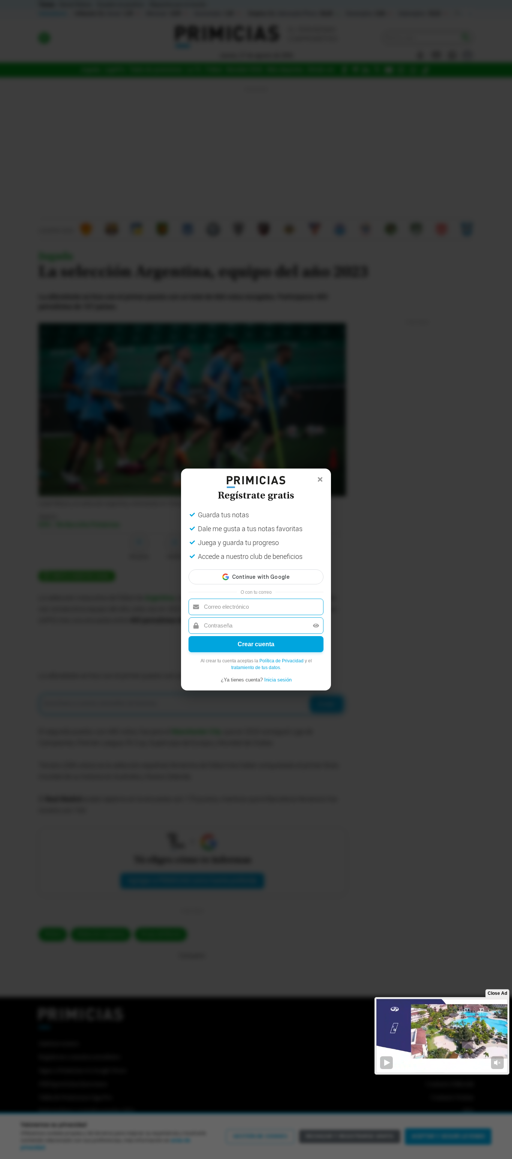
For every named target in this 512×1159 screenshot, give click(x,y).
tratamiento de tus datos (255, 667)
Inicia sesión (278, 680)
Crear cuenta (256, 644)
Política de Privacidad (281, 660)
